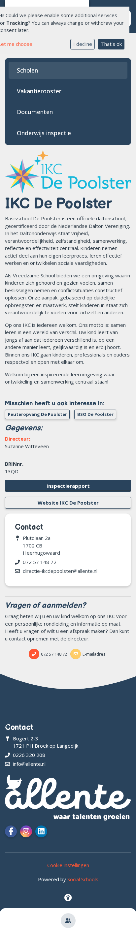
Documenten (35, 112)
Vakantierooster (39, 91)
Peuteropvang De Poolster (37, 414)
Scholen (27, 70)
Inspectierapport (68, 485)
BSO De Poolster (95, 414)
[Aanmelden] (68, 920)
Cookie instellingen (68, 865)
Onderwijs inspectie (44, 133)
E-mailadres (94, 654)
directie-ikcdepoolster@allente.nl (60, 571)
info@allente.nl (29, 764)
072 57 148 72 (39, 562)
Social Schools (82, 879)
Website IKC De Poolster (68, 502)
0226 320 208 (29, 755)
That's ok (111, 44)
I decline (82, 44)
